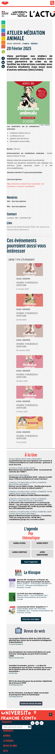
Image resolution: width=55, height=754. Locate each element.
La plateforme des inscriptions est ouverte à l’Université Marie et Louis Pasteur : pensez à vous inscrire (30, 462)
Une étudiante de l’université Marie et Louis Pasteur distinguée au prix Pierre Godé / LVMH (30, 654)
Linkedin (3, 62)
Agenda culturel (19, 543)
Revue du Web (10, 745)
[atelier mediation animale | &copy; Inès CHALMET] (28, 102)
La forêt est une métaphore (30, 593)
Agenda (3, 52)
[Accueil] (28, 14)
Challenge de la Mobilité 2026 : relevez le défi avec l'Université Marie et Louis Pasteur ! (30, 478)
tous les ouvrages (31, 619)
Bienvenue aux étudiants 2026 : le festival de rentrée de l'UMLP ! (30, 471)
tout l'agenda (31, 562)
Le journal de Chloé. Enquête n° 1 (32, 607)
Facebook (3, 58)
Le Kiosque (8, 740)
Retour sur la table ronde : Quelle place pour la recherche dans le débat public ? (30, 487)
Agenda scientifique (19, 552)
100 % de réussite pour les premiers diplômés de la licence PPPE (30, 682)
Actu (5, 750)
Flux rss (3, 66)
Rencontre (17, 44)
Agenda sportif (42, 543)
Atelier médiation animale (27, 284)
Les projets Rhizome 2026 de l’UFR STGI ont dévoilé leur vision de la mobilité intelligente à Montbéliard (30, 640)
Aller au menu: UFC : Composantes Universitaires (5, 3)
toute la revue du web (30, 703)
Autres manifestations (42, 553)
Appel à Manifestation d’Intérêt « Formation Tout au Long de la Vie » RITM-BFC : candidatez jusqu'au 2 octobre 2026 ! (30, 517)
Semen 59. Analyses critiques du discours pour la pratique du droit (33, 580)
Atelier (9, 44)
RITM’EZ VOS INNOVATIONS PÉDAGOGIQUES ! (29, 495)
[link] (26, 185)
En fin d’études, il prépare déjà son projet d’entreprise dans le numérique (29, 693)
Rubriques (8, 730)
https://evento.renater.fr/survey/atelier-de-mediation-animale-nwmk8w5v (26, 185)
